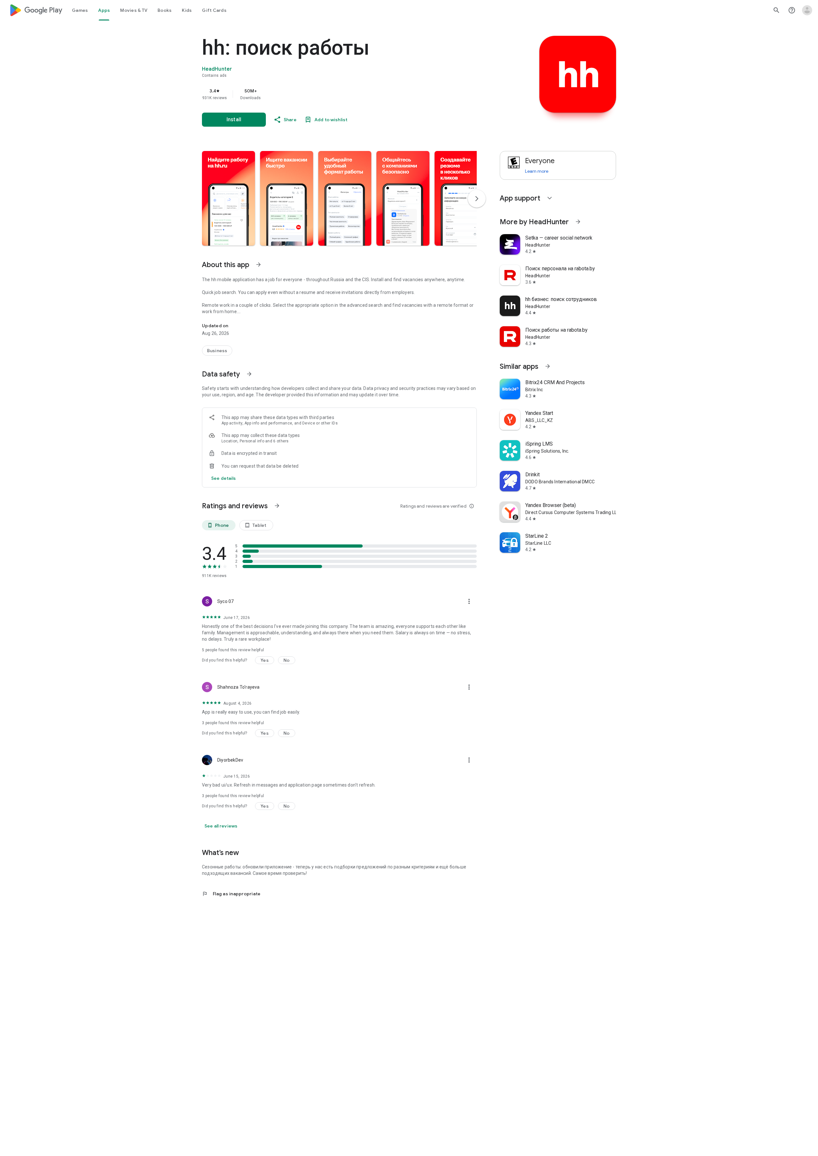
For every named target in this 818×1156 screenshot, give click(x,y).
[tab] (80, 10)
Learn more (536, 171)
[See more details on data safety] (224, 478)
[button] (228, 198)
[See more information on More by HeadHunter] (578, 221)
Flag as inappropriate (231, 894)
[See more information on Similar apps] (547, 366)
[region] (330, 94)
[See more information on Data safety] (249, 374)
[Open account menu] (807, 10)
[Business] (217, 350)
